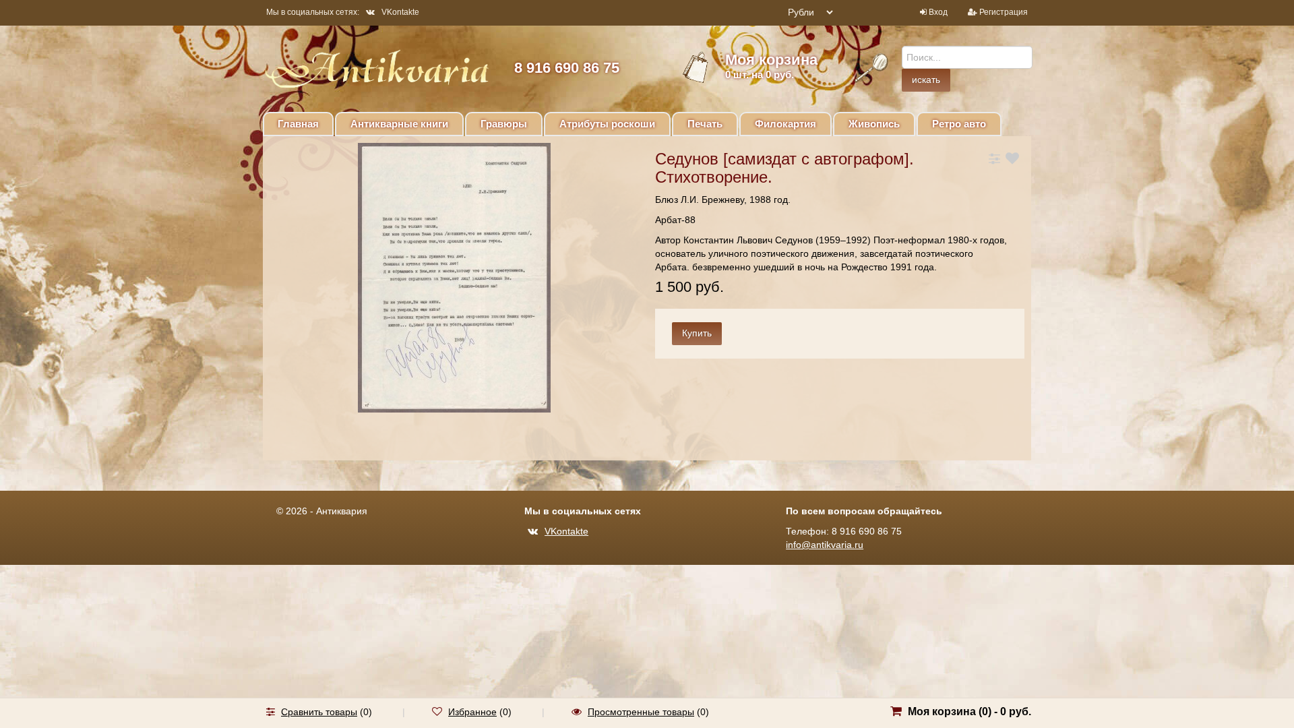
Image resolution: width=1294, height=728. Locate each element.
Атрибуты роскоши (607, 123)
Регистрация (1003, 12)
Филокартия (785, 123)
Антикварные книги (399, 123)
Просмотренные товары (641, 711)
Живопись (874, 123)
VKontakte (400, 12)
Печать (704, 123)
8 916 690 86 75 (566, 67)
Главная (298, 123)
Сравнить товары (319, 711)
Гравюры (504, 123)
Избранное (472, 711)
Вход (938, 12)
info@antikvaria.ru (824, 544)
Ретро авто (959, 123)
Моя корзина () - (969, 711)
